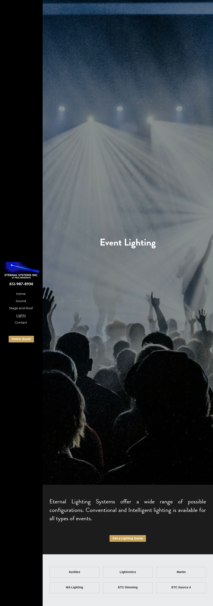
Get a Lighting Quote (127, 538)
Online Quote (21, 339)
